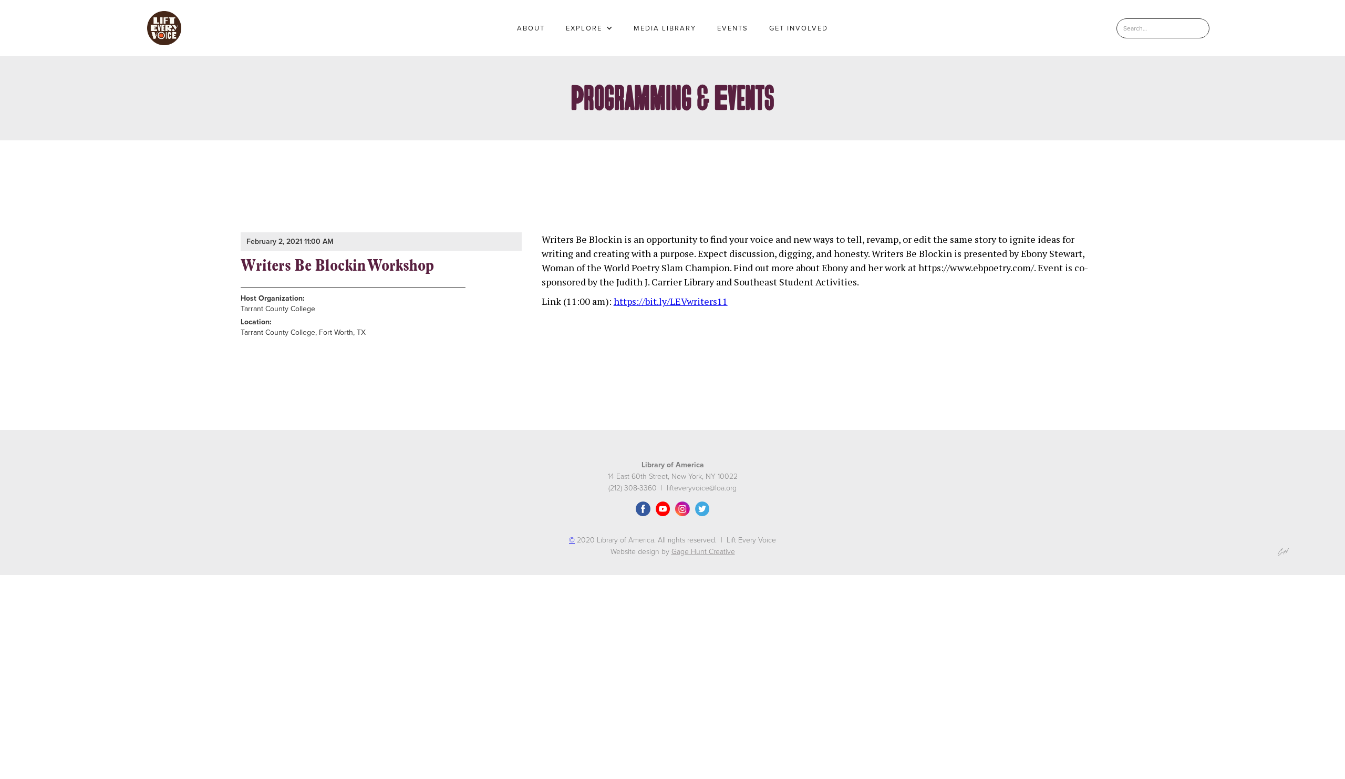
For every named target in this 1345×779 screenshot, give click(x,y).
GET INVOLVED (798, 28)
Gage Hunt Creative (703, 551)
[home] (164, 28)
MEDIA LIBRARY (665, 28)
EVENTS (732, 28)
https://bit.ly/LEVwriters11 (671, 301)
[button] (589, 28)
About (531, 28)
